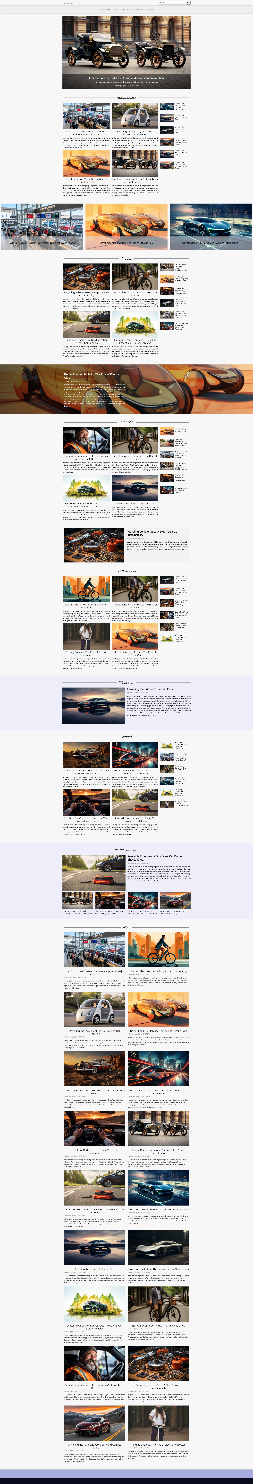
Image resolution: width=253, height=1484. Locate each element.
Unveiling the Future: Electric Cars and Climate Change (181, 142)
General (150, 9)
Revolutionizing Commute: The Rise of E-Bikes (210, 242)
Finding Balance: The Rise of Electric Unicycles (86, 654)
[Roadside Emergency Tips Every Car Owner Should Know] (126, 52)
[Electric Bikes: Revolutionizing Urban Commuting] (86, 589)
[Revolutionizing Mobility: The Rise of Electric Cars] (86, 163)
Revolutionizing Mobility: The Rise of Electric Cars (86, 180)
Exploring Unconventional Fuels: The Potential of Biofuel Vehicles (135, 341)
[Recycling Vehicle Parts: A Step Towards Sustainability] (86, 276)
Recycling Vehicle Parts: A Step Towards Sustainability (86, 294)
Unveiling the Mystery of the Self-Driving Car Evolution (135, 133)
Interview (126, 9)
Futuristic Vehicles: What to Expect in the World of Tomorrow (181, 326)
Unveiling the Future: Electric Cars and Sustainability (180, 106)
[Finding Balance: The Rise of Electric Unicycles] (86, 636)
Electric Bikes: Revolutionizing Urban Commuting (86, 606)
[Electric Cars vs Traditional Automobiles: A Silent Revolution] (135, 163)
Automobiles (105, 9)
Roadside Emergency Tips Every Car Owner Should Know (126, 78)
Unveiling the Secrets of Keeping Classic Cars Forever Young (42, 242)
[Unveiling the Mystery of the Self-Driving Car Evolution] (135, 116)
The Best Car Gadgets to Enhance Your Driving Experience (181, 291)
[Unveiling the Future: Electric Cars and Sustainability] (167, 106)
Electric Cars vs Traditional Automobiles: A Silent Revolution (135, 180)
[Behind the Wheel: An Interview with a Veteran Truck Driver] (126, 227)
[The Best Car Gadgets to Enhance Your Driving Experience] (167, 291)
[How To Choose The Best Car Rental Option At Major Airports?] (86, 116)
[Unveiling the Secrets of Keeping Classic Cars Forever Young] (42, 227)
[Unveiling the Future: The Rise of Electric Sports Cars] (167, 130)
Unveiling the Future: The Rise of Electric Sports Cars (181, 130)
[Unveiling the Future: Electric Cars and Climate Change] (167, 142)
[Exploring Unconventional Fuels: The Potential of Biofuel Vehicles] (135, 324)
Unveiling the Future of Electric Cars (181, 117)
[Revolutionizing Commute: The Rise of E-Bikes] (211, 227)
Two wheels (138, 9)
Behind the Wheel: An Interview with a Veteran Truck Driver (126, 242)
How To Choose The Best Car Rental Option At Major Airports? (86, 133)
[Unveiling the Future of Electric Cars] (167, 118)
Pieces (116, 9)
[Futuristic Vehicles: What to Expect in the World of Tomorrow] (167, 326)
